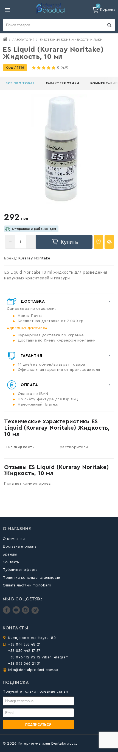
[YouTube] (16, 612)
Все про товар (20, 83)
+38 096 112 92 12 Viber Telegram (38, 657)
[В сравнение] (109, 242)
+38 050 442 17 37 (24, 650)
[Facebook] (7, 612)
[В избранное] (98, 242)
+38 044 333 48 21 (24, 644)
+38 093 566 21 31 (24, 663)
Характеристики (62, 83)
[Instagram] (26, 612)
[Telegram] (35, 612)
